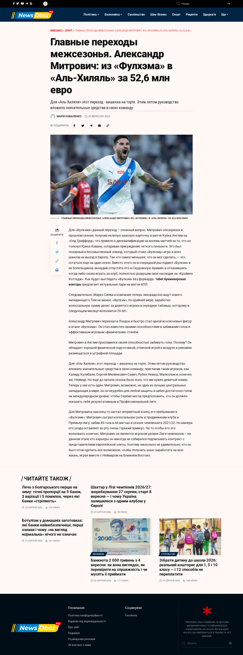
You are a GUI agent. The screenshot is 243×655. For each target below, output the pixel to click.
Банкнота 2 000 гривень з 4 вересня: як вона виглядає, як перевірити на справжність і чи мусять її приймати (119, 567)
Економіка (98, 554)
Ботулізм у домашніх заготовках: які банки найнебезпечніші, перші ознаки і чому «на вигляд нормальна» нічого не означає (52, 527)
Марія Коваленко (69, 116)
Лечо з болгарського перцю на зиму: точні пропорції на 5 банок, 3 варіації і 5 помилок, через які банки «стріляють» (51, 494)
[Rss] (31, 3)
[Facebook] (13, 3)
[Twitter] (17, 3)
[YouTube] (22, 3)
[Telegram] (27, 3)
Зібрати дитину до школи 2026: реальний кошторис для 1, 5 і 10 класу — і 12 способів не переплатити (188, 567)
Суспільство (168, 554)
